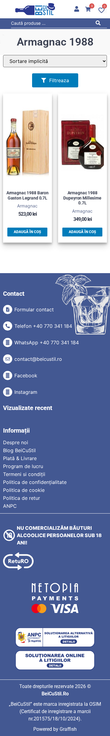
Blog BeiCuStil (19, 450)
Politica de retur (21, 498)
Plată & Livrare (20, 458)
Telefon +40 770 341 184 (43, 326)
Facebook (25, 375)
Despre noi (15, 442)
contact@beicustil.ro (38, 359)
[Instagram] (7, 392)
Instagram (25, 392)
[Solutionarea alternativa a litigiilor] (55, 637)
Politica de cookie (24, 490)
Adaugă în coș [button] (27, 232)
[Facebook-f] (7, 375)
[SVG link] (35, 9)
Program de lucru (23, 466)
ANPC (10, 506)
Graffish (68, 729)
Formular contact (34, 309)
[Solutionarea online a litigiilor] (55, 660)
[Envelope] (7, 359)
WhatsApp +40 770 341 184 (46, 342)
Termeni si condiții (24, 474)
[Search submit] (100, 23)
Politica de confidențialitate (35, 482)
